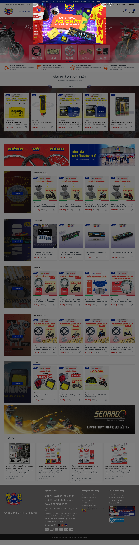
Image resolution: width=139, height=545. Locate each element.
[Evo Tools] (69, 23)
